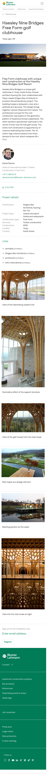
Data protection (9, 736)
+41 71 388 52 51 (9, 174)
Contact (6, 665)
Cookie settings (9, 741)
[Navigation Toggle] (42, 3)
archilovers (14, 258)
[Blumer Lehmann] (11, 656)
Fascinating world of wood (14, 693)
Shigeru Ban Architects (20, 253)
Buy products (8, 684)
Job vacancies (8, 712)
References (21, 9)
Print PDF (9, 187)
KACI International (17, 263)
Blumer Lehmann (8, 9)
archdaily (13, 248)
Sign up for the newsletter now (16, 629)
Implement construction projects (17, 679)
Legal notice (7, 731)
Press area (7, 727)
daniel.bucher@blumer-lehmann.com (19, 177)
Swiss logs (7, 698)
